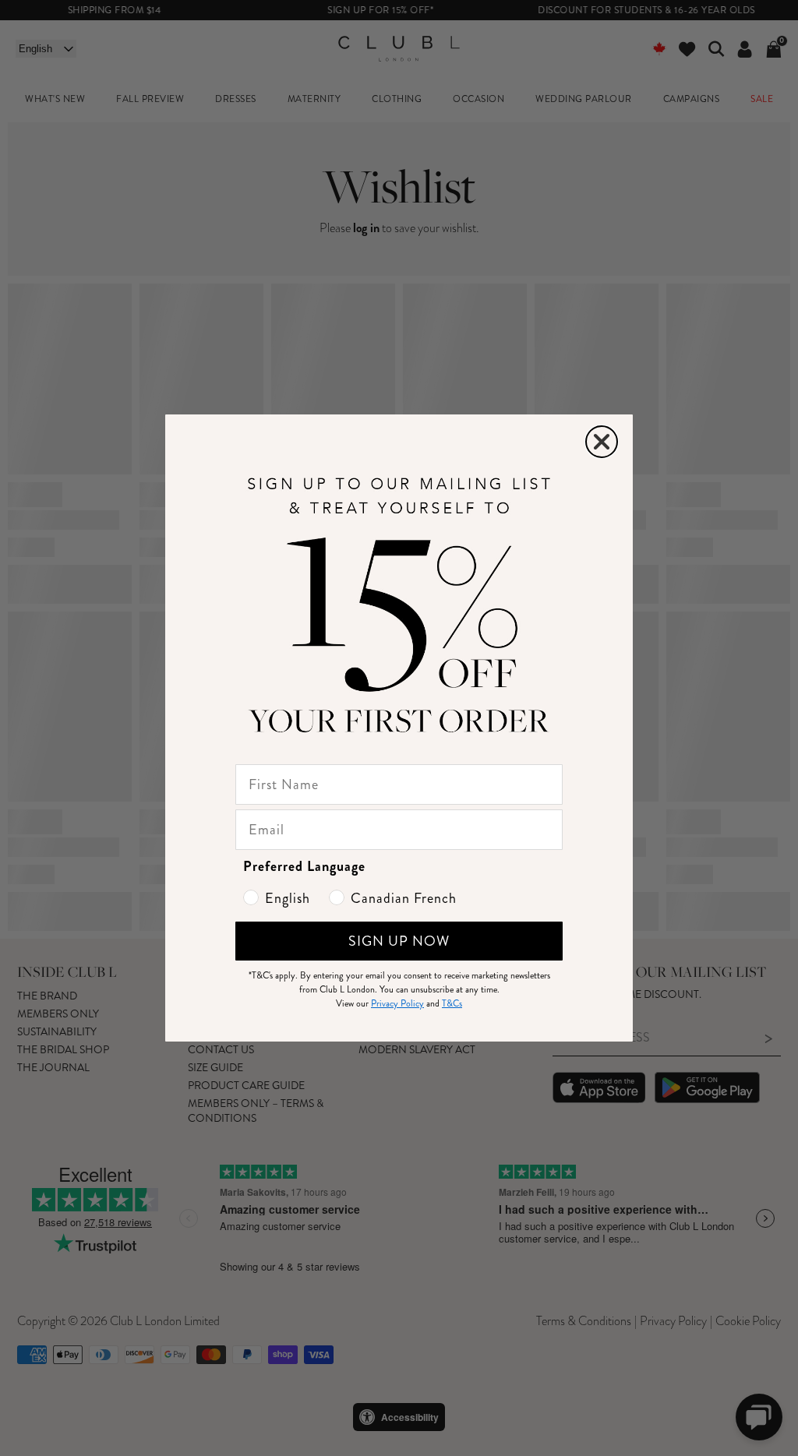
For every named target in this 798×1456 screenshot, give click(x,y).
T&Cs (452, 1003)
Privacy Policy (397, 1003)
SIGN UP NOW (399, 941)
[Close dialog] (601, 441)
